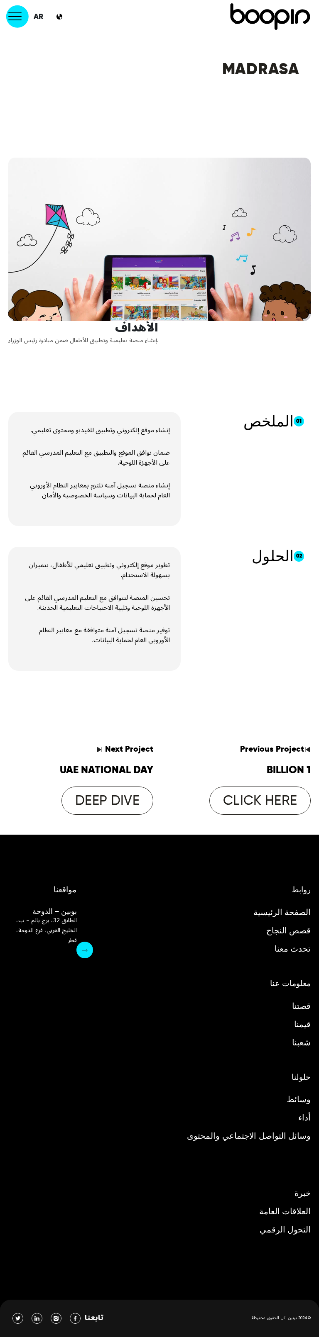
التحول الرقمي (285, 1230)
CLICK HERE (260, 800)
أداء (304, 1118)
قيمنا (302, 1024)
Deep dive (107, 800)
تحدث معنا (293, 949)
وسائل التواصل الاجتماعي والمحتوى (249, 1136)
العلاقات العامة (285, 1211)
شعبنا (301, 1042)
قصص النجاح (288, 930)
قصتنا (301, 1006)
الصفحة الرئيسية (282, 912)
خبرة (302, 1193)
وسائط (299, 1099)
